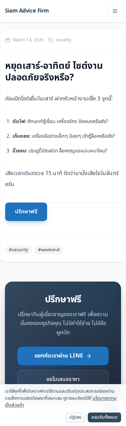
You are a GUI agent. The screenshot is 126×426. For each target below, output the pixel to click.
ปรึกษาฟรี (26, 211)
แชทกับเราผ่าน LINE (58, 356)
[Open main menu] (115, 11)
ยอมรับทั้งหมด (104, 417)
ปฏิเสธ (75, 417)
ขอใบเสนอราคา (63, 379)
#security (18, 250)
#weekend (49, 250)
